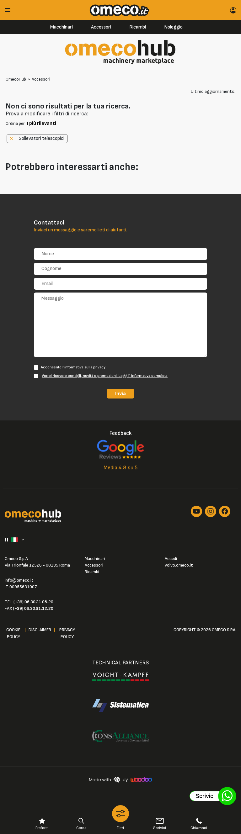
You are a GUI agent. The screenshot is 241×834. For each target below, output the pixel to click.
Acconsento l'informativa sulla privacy (73, 367)
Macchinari (61, 27)
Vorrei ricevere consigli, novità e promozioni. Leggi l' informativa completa (105, 375)
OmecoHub (16, 79)
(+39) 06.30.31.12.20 (33, 608)
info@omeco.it (19, 580)
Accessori (101, 27)
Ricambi (137, 27)
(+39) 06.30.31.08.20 (33, 601)
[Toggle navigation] (10, 10)
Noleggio (173, 27)
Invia (120, 393)
